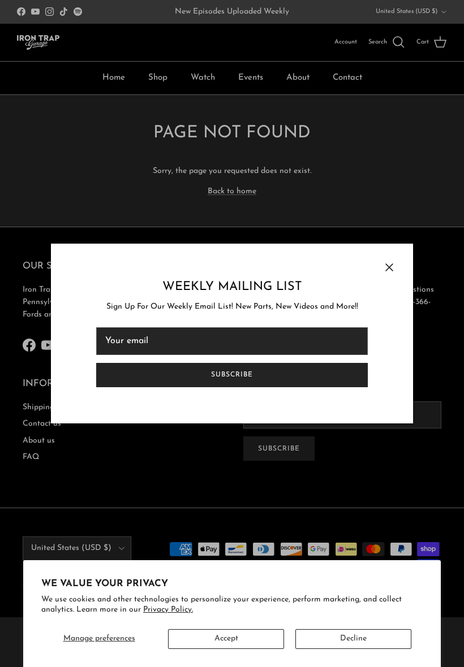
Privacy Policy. (168, 609)
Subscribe (232, 374)
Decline (353, 638)
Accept (226, 638)
